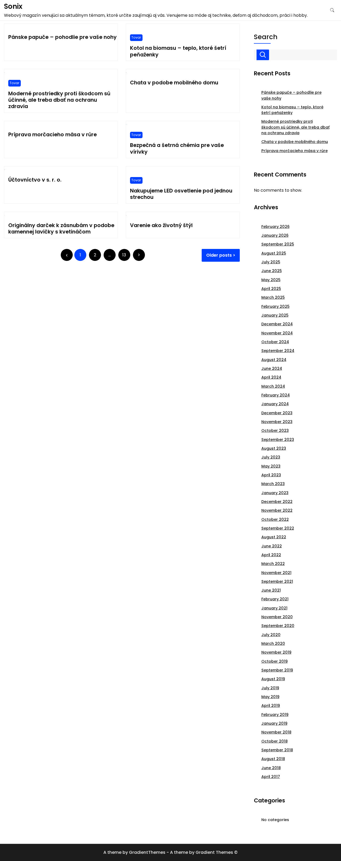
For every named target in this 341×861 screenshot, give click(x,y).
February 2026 (275, 226)
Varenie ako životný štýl (161, 225)
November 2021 (276, 572)
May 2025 (271, 279)
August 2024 (273, 359)
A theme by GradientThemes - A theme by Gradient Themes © (170, 852)
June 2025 (271, 270)
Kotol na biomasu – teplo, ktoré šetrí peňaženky (178, 51)
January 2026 (275, 235)
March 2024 (273, 386)
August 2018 (273, 758)
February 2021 (275, 599)
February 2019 (275, 714)
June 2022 (271, 546)
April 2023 (271, 475)
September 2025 (277, 244)
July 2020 (271, 634)
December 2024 (277, 324)
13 (124, 255)
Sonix (13, 6)
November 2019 (276, 652)
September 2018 (277, 750)
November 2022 (277, 510)
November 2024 (277, 333)
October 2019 (274, 661)
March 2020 (273, 643)
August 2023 (273, 448)
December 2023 (277, 413)
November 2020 (277, 617)
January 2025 (275, 315)
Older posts (219, 255)
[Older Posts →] (139, 255)
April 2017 (270, 776)
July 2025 (270, 262)
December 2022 (277, 501)
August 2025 (273, 253)
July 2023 (270, 457)
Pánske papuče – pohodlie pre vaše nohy (62, 37)
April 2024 (271, 377)
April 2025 (271, 288)
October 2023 (275, 430)
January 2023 (275, 492)
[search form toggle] (332, 10)
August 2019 (273, 679)
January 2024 (275, 404)
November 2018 (276, 732)
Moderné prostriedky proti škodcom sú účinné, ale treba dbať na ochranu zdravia (59, 100)
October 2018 (274, 741)
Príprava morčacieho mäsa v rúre (52, 134)
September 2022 (277, 528)
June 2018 (271, 767)
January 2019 (274, 723)
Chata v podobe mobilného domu (174, 82)
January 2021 (274, 608)
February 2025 (275, 306)
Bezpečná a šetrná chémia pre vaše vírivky (177, 148)
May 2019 (270, 696)
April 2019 (270, 705)
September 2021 (277, 581)
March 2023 (273, 483)
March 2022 (273, 563)
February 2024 (275, 395)
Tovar (136, 37)
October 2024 (275, 342)
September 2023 (277, 439)
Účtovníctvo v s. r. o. (35, 179)
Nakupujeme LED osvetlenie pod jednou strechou (181, 194)
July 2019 (270, 688)
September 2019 (277, 670)
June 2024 (271, 368)
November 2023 (277, 421)
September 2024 (277, 350)
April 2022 (271, 554)
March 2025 (273, 297)
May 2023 (271, 466)
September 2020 (277, 625)
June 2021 (271, 590)
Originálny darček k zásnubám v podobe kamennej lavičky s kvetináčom (61, 228)
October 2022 (275, 519)
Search (266, 37)
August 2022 (273, 537)
